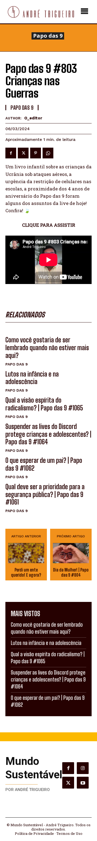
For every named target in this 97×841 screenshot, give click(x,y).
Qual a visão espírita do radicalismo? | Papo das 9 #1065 (44, 404)
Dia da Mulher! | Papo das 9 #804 (71, 572)
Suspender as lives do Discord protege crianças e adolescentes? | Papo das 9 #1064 (48, 434)
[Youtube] (83, 783)
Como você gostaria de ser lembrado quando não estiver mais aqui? (47, 347)
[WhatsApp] (48, 153)
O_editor (33, 118)
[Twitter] (23, 153)
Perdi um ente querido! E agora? (26, 572)
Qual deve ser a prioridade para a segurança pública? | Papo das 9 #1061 (45, 494)
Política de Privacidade (34, 833)
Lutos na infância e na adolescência (32, 378)
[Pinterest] (35, 153)
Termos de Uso (69, 833)
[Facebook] (10, 153)
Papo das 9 (48, 35)
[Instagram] (83, 768)
